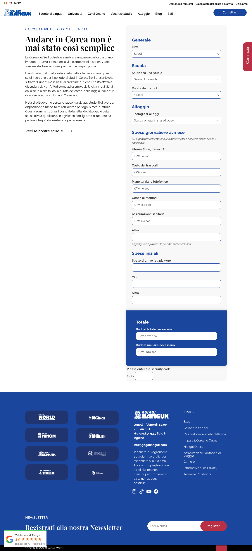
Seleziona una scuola (147, 73)
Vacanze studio (121, 13)
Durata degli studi (144, 88)
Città (135, 47)
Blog (158, 13)
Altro (135, 230)
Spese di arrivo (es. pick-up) (151, 260)
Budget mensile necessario (155, 345)
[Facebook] (156, 491)
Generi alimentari (144, 198)
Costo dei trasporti (145, 165)
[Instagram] (134, 491)
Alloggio (144, 13)
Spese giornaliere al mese (158, 132)
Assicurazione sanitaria (148, 214)
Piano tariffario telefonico (150, 181)
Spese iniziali (145, 253)
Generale (141, 39)
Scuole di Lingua (50, 13)
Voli (134, 277)
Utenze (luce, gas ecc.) (148, 149)
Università (75, 13)
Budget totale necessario (154, 329)
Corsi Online (96, 13)
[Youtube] (148, 491)
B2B (170, 13)
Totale (142, 321)
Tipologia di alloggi (145, 114)
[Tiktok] (141, 491)
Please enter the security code (149, 369)
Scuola (139, 65)
